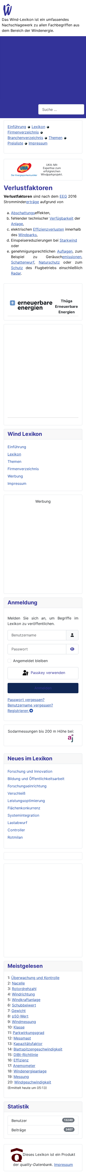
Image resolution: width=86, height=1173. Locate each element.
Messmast (22, 1038)
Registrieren (18, 710)
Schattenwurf (22, 262)
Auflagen (64, 251)
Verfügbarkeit (61, 218)
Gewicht (18, 1010)
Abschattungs (23, 212)
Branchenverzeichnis (25, 137)
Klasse (19, 1027)
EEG (63, 196)
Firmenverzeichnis (23, 132)
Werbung (15, 476)
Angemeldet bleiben (30, 660)
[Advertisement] (43, 67)
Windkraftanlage (26, 999)
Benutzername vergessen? (30, 705)
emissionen (71, 256)
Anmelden (43, 688)
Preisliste (15, 143)
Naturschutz (49, 262)
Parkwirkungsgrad (28, 1032)
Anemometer (24, 1065)
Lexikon (38, 126)
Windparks (27, 234)
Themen (55, 137)
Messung (21, 1076)
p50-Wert (20, 1016)
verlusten (56, 229)
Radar (16, 273)
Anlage (17, 223)
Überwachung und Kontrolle (35, 977)
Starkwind (68, 240)
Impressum (38, 143)
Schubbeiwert (24, 1005)
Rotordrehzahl (24, 988)
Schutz (17, 267)
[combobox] (61, 109)
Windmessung (24, 1021)
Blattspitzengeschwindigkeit (38, 1049)
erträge (32, 201)
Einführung (17, 126)
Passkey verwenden (47, 673)
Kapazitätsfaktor (28, 1043)
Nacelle (18, 983)
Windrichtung (23, 994)
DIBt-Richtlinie (26, 1054)
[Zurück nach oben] (78, 1164)
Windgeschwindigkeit (32, 1082)
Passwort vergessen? (26, 699)
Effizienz (21, 1060)
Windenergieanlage (30, 1071)
